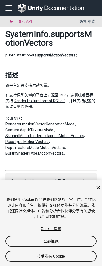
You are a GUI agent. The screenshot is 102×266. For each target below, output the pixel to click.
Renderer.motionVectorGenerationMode (40, 124)
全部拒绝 (51, 241)
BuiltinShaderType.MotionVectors (34, 153)
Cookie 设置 (51, 229)
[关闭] (98, 188)
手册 (9, 21)
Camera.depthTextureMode (29, 130)
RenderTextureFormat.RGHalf (39, 101)
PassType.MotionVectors (27, 141)
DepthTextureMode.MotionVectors (35, 147)
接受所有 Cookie (51, 256)
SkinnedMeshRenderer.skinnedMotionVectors (44, 136)
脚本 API (25, 21)
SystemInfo (26, 34)
